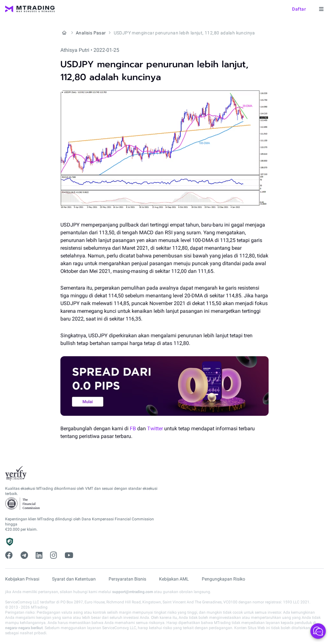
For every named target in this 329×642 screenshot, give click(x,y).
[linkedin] (39, 555)
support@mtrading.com (132, 592)
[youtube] (69, 555)
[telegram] (24, 555)
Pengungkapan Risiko (223, 579)
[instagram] (53, 555)
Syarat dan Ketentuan (74, 579)
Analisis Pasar (91, 32)
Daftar (299, 9)
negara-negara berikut (24, 628)
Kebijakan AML (174, 579)
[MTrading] (30, 9)
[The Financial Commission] (22, 503)
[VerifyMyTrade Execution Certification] (16, 473)
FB (133, 428)
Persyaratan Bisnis (127, 579)
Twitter (155, 428)
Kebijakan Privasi (22, 579)
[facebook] (9, 555)
